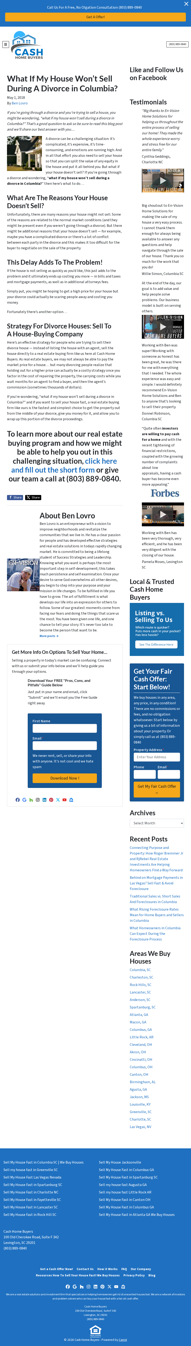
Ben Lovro (20, 103)
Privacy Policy (134, 1275)
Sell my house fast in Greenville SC (30, 1169)
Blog (151, 1275)
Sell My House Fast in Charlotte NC (30, 1192)
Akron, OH (138, 1052)
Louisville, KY (140, 1104)
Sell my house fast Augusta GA (123, 1184)
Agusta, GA (138, 1089)
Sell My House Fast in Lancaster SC (30, 1207)
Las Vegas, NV (140, 1126)
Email (38, 738)
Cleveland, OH (141, 1044)
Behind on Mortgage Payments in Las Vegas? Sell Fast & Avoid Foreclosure (156, 883)
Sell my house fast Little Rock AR (125, 1192)
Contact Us (85, 1269)
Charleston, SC (141, 977)
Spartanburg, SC (143, 1007)
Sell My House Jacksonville (120, 1162)
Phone (139, 767)
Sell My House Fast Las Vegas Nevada (32, 1177)
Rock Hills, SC (140, 984)
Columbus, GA (141, 1029)
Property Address (149, 749)
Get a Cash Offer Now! (56, 1269)
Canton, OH (139, 1074)
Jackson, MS (139, 1097)
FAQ (124, 1269)
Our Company (141, 1269)
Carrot (123, 1340)
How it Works (107, 1269)
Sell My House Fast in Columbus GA (126, 1169)
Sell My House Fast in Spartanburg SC (32, 1184)
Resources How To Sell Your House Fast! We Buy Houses (78, 1275)
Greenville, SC (141, 1112)
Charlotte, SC (140, 1119)
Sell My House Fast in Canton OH (124, 1199)
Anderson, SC (140, 999)
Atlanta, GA (139, 1014)
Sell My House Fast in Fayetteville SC (32, 1199)
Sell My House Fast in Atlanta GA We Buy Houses (137, 1214)
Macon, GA (138, 1022)
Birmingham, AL (143, 1082)
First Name (41, 721)
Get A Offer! (95, 17)
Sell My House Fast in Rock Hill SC (29, 1214)
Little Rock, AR (141, 1037)
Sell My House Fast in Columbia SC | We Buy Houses (43, 1162)
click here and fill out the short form (64, 465)
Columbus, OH (141, 1067)
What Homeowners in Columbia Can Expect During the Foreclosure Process (155, 934)
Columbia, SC (140, 969)
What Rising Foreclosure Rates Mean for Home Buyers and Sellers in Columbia (157, 915)
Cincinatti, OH (141, 1059)
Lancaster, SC (140, 992)
